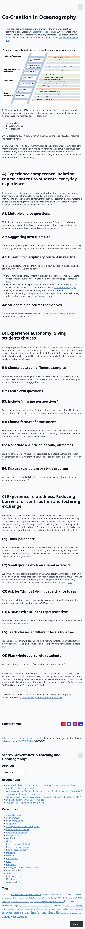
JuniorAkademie (48, 902)
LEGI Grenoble (47, 906)
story (8, 873)
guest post (13, 902)
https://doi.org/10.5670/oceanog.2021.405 (42, 697)
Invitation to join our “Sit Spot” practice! (25, 799)
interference (38, 902)
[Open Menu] (3, 7)
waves (6, 916)
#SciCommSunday (15, 820)
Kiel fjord (59, 901)
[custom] (63, 724)
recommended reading (27, 909)
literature (10, 852)
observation (12, 858)
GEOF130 (6, 901)
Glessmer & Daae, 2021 (44, 31)
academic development (50, 895)
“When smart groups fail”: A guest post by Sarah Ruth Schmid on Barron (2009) (43, 796)
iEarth (31, 902)
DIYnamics (37, 898)
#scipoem (11, 823)
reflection (39, 909)
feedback (73, 898)
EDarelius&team (63, 898)
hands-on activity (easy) (17, 847)
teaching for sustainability (42, 912)
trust (74, 913)
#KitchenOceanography (65, 287)
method (10, 855)
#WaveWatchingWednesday (26, 894)
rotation (60, 909)
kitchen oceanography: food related (31, 906)
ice (28, 902)
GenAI (9, 841)
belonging (5, 898)
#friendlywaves (13, 814)
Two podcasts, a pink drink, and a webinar (26, 802)
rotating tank (54, 909)
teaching (18, 912)
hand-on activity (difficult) (18, 844)
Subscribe (76, 924)
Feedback (10, 838)
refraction (46, 909)
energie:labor (12, 835)
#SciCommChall (14, 817)
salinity (66, 909)
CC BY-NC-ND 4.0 (27, 741)
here (55, 228)
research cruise (13, 870)
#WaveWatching (43, 296)
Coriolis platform (19, 898)
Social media (73, 909)
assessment (76, 894)
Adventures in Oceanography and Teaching (22, 738)
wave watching (13, 882)
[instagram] (75, 724)
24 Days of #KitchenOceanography (22, 826)
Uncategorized (13, 879)
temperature (66, 913)
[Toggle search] (80, 7)
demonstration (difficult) (18, 829)
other (8, 861)
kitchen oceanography (17, 849)
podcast (5, 909)
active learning (65, 894)
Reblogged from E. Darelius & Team (23, 867)
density (30, 897)
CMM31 (10, 898)
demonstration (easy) (16, 832)
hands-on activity (22, 902)
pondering (11, 864)
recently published (13, 909)
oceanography (76, 905)
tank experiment (14, 876)
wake (78, 913)
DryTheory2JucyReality (48, 898)
